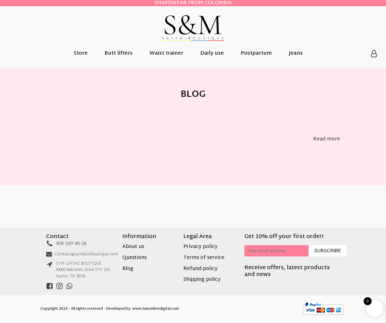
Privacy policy (200, 247)
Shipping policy (202, 280)
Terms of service (203, 258)
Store (81, 54)
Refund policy (200, 269)
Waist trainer (166, 54)
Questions (134, 258)
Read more (326, 139)
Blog (127, 269)
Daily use (212, 54)
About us (133, 247)
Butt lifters (119, 54)
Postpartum (256, 54)
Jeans (296, 54)
